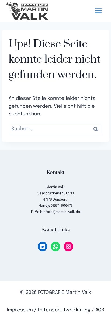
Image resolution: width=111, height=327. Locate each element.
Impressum (20, 310)
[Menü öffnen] (98, 10)
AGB (99, 310)
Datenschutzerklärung (64, 310)
